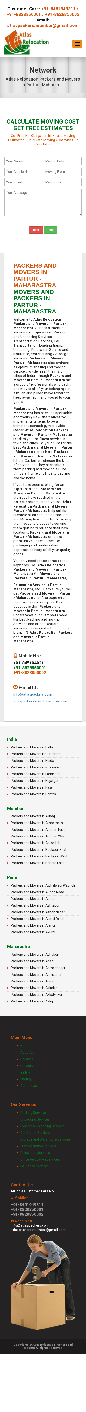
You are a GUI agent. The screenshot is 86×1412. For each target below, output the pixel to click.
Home (24, 1046)
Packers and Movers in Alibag (33, 816)
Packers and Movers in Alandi (33, 925)
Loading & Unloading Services (42, 1126)
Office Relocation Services (39, 1159)
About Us (27, 1052)
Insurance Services (34, 1166)
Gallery (25, 1072)
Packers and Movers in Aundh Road (37, 892)
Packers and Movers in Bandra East (37, 863)
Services (26, 1059)
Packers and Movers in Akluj (32, 1001)
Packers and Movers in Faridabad (35, 774)
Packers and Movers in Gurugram (36, 754)
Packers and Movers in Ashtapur (35, 905)
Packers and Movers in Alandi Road (37, 919)
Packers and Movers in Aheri (32, 961)
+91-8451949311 (58, 8)
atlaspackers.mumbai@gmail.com (43, 25)
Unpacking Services (35, 1119)
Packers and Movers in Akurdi (33, 932)
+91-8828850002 (62, 14)
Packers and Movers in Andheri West (38, 836)
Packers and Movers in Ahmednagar (38, 968)
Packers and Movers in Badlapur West (39, 856)
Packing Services (33, 1113)
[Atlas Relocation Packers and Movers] (26, 44)
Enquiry (26, 1079)
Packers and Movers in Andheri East (38, 829)
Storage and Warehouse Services (45, 1139)
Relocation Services (35, 1153)
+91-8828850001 (24, 14)
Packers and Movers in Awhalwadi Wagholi (43, 885)
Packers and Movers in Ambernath (37, 823)
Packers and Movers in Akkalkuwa (36, 995)
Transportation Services (38, 1146)
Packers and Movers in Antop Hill (35, 843)
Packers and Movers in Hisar (32, 787)
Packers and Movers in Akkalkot (35, 988)
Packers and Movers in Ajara (32, 981)
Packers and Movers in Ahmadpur (36, 974)
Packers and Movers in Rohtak (33, 794)
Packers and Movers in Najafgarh (35, 781)
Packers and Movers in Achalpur (35, 954)
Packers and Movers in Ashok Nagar (38, 912)
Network (26, 1066)
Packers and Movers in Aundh (33, 899)
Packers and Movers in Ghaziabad (36, 767)
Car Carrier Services (35, 1133)
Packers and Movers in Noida (32, 761)
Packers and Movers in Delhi (32, 747)
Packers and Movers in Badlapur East (38, 849)
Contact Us (28, 1086)
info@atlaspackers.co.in (32, 694)
